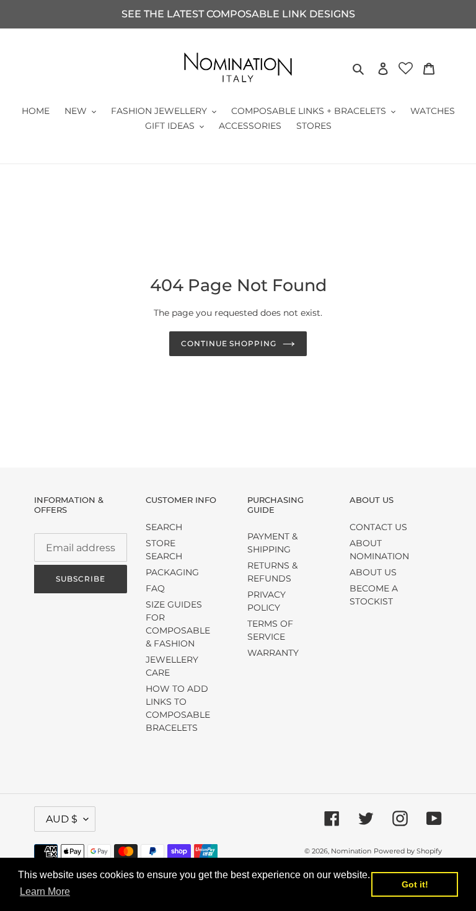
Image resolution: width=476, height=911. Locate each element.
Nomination (351, 851)
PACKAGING (172, 572)
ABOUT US (373, 572)
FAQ (155, 588)
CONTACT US (378, 527)
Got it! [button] (415, 884)
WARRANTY (273, 652)
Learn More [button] (45, 891)
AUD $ (61, 819)
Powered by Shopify (408, 851)
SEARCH (164, 527)
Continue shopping (228, 343)
